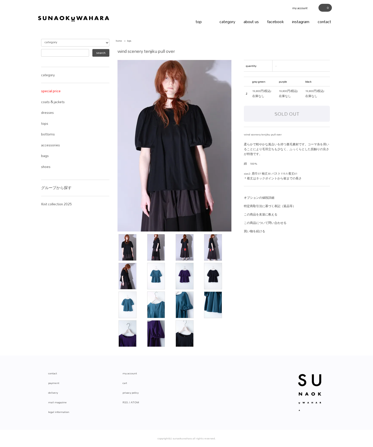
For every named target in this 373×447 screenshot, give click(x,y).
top (199, 21)
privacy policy (131, 392)
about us (251, 21)
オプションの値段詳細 (259, 198)
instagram (300, 21)
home (119, 40)
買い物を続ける (254, 231)
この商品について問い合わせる (265, 223)
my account (301, 8)
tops (129, 40)
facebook (275, 21)
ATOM (135, 402)
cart (125, 383)
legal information (58, 412)
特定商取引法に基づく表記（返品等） (270, 206)
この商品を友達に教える (260, 214)
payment (53, 383)
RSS (125, 402)
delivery (53, 392)
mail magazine (57, 402)
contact (324, 21)
